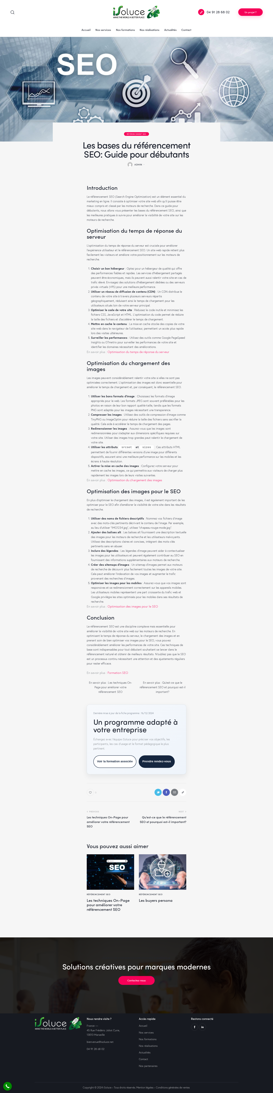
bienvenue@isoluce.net (100, 1041)
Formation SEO (117, 673)
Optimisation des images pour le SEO (133, 606)
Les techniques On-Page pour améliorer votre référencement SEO (113, 687)
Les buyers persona (156, 900)
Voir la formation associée (115, 761)
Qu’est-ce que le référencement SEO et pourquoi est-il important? (163, 687)
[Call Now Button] (7, 1086)
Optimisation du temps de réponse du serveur (138, 352)
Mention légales (144, 1087)
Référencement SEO (136, 134)
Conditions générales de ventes (173, 1087)
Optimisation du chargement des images (135, 480)
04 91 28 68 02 (95, 1049)
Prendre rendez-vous (156, 761)
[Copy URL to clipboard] (182, 792)
